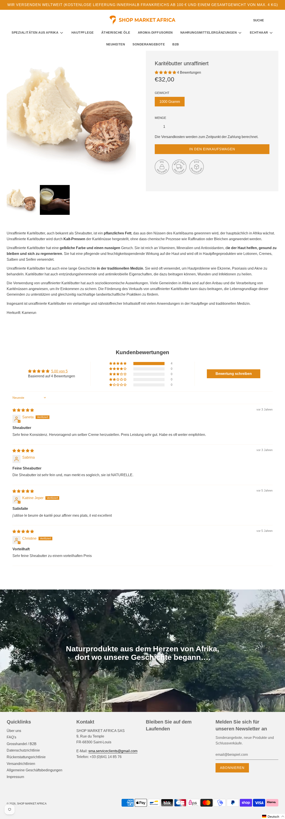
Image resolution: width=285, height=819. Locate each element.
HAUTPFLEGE (82, 32)
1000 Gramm (169, 102)
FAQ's (11, 737)
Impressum (15, 777)
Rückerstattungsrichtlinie (26, 757)
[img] (23, 410)
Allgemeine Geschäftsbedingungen (34, 770)
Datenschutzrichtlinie (23, 750)
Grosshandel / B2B (22, 744)
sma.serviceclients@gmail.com (112, 751)
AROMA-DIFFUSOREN (155, 32)
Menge (160, 118)
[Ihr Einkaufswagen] (278, 20)
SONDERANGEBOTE (148, 44)
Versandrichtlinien (21, 764)
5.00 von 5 (59, 371)
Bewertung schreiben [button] (234, 374)
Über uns (14, 731)
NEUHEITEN (115, 44)
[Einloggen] (270, 20)
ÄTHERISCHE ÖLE (115, 32)
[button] (166, 72)
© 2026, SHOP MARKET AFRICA (27, 803)
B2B (175, 44)
